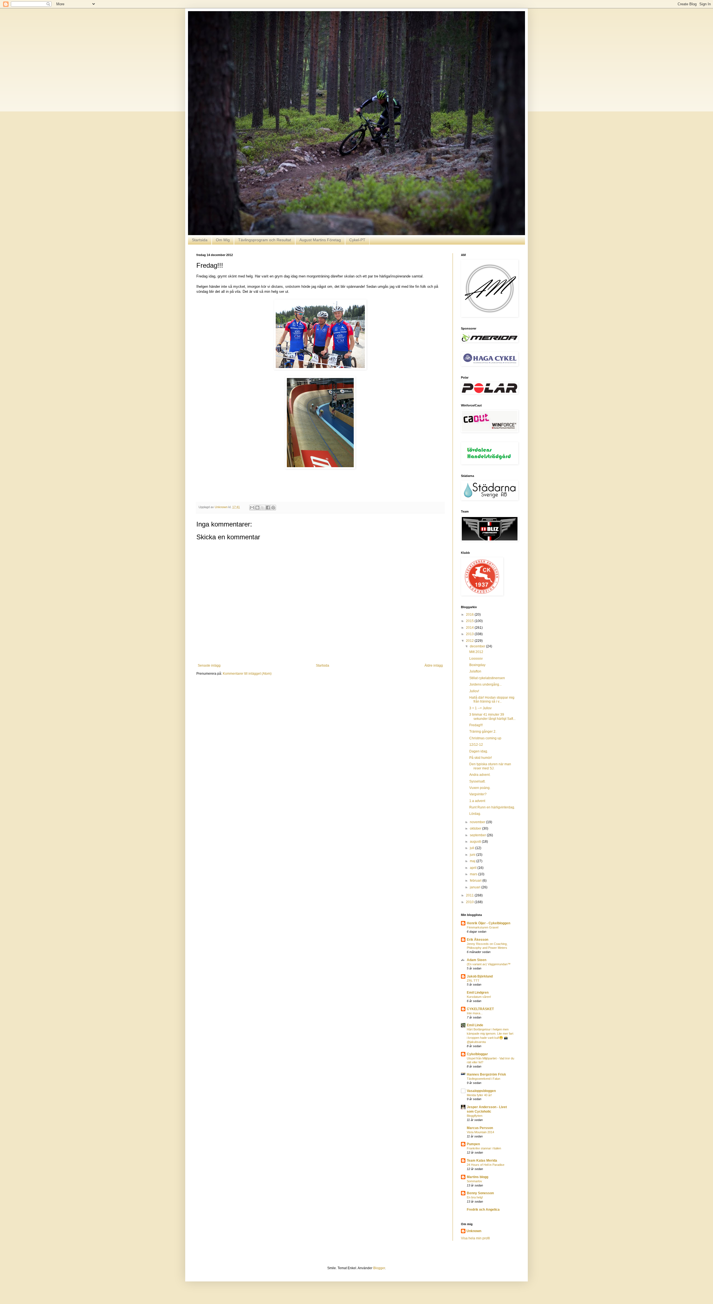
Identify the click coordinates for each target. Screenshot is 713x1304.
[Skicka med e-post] (252, 507)
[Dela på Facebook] (268, 507)
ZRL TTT (473, 980)
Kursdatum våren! (479, 996)
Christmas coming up (485, 738)
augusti (476, 842)
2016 (470, 614)
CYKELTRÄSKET (480, 1009)
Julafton (475, 671)
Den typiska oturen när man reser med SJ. (490, 766)
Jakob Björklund (480, 976)
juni (473, 855)
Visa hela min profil (475, 1238)
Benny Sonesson (480, 1193)
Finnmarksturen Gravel (482, 927)
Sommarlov (474, 1181)
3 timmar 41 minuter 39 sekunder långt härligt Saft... (492, 716)
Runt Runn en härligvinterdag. (492, 807)
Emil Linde (475, 1025)
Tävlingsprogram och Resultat (264, 240)
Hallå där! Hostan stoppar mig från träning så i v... (491, 699)
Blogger (379, 1268)
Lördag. (475, 814)
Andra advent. (479, 775)
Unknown (474, 1231)
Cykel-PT (357, 240)
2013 (470, 634)
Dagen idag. (478, 751)
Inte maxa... (475, 1013)
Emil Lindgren (478, 993)
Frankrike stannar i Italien (484, 1148)
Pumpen (473, 1144)
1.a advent (477, 801)
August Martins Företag (320, 240)
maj (473, 861)
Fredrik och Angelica (483, 1210)
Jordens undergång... (485, 684)
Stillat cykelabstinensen (487, 678)
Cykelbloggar (477, 1054)
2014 (470, 628)
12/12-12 (476, 745)
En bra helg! (475, 1197)
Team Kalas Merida (482, 1160)
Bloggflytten (474, 1115)
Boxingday (477, 665)
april (473, 868)
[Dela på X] (262, 507)
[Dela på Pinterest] (273, 507)
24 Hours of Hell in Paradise (485, 1164)
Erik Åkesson (477, 940)
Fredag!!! (476, 725)
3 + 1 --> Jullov (480, 708)
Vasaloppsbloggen (481, 1091)
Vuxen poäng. (479, 788)
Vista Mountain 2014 (480, 1132)
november (478, 822)
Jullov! (474, 691)
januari (475, 887)
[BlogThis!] (257, 507)
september (478, 835)
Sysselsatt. (477, 781)
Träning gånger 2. (482, 731)
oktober (476, 828)
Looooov (476, 658)
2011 (470, 895)
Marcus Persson (480, 1128)
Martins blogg (477, 1177)
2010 (470, 902)
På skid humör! (480, 758)
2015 (470, 621)
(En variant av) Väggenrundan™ (489, 964)
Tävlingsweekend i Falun (483, 1078)
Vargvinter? (478, 794)
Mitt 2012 (476, 652)
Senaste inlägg (209, 665)
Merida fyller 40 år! (479, 1095)
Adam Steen (476, 960)
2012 (470, 641)
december (478, 646)
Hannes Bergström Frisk (486, 1074)
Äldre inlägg (433, 665)
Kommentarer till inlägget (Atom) (247, 674)
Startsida (199, 240)
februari (476, 881)
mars (474, 874)
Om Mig (223, 240)
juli (472, 848)
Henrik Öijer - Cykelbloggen (488, 923)
